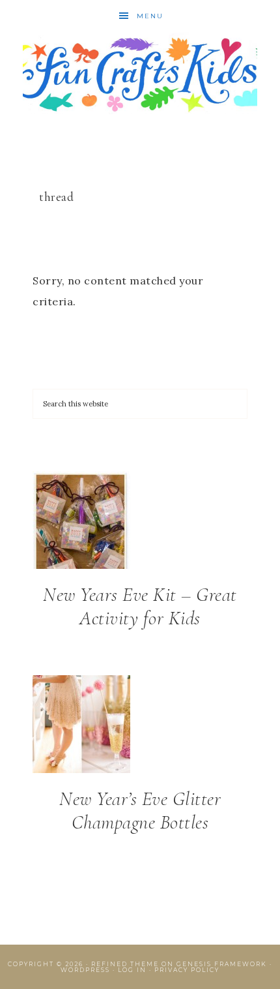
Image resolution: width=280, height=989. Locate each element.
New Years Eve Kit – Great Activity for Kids (140, 606)
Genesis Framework (221, 963)
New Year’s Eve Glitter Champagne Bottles (140, 810)
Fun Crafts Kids (140, 73)
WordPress (85, 969)
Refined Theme (125, 963)
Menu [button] (150, 16)
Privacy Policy (186, 969)
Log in (132, 969)
